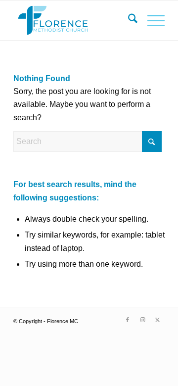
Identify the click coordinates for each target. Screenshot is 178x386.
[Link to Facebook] (127, 319)
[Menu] (151, 20)
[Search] (127, 20)
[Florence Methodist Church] (73, 20)
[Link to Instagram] (142, 319)
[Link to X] (157, 319)
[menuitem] (127, 20)
